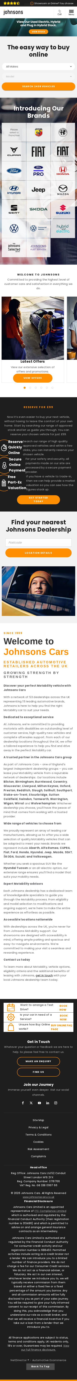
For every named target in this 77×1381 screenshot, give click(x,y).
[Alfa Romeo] (63, 132)
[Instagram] (56, 1103)
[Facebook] (23, 1103)
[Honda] (63, 170)
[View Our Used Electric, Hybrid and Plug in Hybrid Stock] (38, 27)
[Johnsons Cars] (13, 12)
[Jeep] (38, 190)
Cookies (38, 1142)
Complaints (38, 1156)
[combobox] (38, 67)
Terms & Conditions (38, 1134)
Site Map (38, 1120)
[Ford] (14, 170)
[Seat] (14, 209)
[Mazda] (63, 190)
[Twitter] (31, 1103)
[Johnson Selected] (14, 247)
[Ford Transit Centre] (38, 170)
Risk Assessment (38, 1149)
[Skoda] (38, 209)
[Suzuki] (63, 209)
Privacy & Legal (39, 1127)
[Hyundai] (14, 190)
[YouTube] (39, 1103)
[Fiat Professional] (63, 151)
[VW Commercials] (38, 228)
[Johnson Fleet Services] (38, 247)
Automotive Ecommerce (49, 1360)
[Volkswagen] (14, 228)
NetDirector (19, 1360)
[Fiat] (38, 151)
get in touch (44, 975)
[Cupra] (14, 151)
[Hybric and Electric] (63, 228)
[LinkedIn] (47, 1103)
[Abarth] (38, 132)
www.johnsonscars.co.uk (38, 1197)
